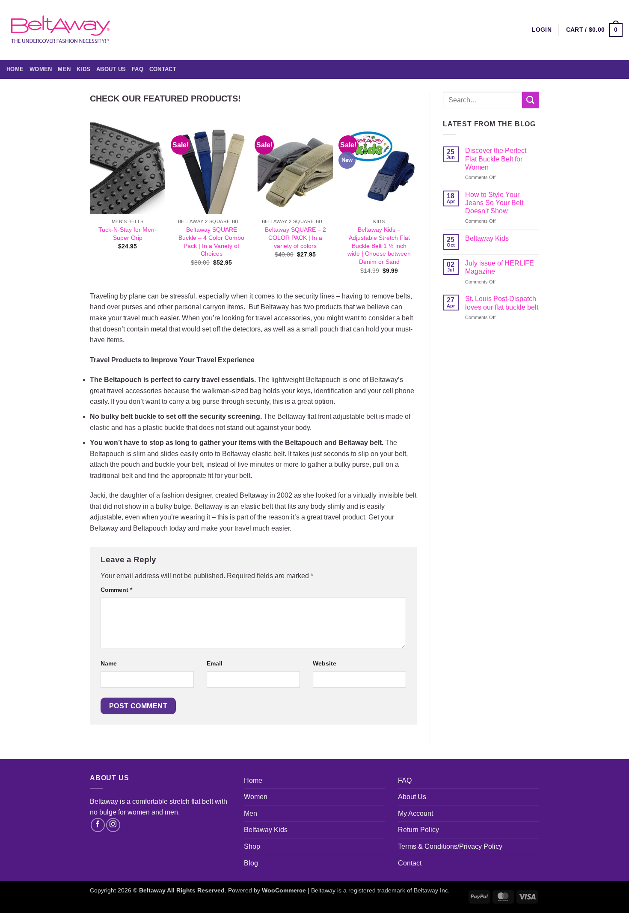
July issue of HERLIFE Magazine (499, 267)
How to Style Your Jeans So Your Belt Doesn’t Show (494, 203)
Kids (83, 69)
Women (41, 69)
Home (15, 69)
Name (109, 663)
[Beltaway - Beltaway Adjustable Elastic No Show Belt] (59, 29)
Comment (116, 589)
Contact (162, 69)
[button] (594, 30)
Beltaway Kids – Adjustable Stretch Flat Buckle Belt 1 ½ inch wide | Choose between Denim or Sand (379, 245)
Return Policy (418, 829)
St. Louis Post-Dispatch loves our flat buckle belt (501, 302)
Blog (251, 863)
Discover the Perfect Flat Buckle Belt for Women (495, 158)
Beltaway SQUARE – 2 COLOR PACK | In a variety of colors (295, 237)
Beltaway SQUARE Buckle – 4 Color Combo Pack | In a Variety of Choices (211, 241)
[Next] (416, 206)
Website (324, 663)
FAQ (137, 69)
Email (215, 663)
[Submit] (530, 100)
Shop (252, 846)
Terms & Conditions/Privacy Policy (450, 846)
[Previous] (90, 206)
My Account (415, 813)
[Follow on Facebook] (98, 825)
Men (64, 69)
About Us (111, 69)
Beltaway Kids (487, 238)
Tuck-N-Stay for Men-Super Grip (127, 233)
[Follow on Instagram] (113, 825)
